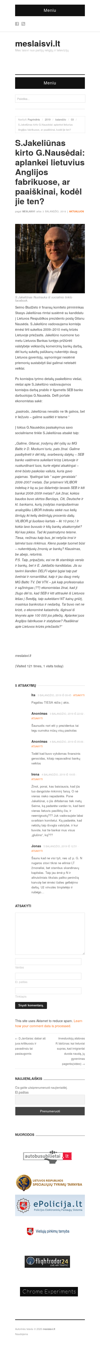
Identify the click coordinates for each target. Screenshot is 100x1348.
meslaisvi (28, 211)
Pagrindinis (34, 119)
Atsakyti (79, 695)
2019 (47, 119)
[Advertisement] (50, 641)
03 (72, 119)
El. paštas (21, 982)
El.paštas (22, 1092)
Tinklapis (21, 996)
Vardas (19, 967)
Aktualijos (76, 211)
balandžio (60, 119)
